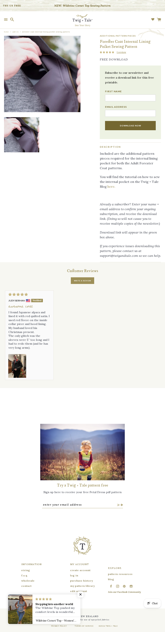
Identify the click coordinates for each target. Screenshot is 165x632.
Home (6, 32)
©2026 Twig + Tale (108, 626)
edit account (78, 591)
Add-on (15, 32)
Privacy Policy (59, 626)
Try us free (12, 5)
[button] (107, 52)
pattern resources (120, 574)
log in (74, 575)
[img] (29, 294)
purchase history (81, 580)
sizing (25, 570)
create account (80, 570)
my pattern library (82, 585)
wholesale (28, 580)
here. (111, 186)
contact (26, 585)
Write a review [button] (82, 281)
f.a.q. (24, 575)
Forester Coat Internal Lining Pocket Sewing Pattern (46, 32)
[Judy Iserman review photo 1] (17, 366)
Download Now (130, 125)
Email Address (116, 107)
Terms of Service (84, 626)
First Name (113, 91)
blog (111, 579)
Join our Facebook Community (124, 591)
